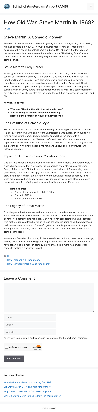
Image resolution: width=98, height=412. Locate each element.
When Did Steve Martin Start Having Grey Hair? (28, 382)
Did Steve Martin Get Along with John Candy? (27, 387)
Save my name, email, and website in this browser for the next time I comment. (47, 338)
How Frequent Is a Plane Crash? (23, 260)
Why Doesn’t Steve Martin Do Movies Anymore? (28, 391)
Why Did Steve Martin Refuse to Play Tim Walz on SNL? (32, 396)
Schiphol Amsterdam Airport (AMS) (40, 6)
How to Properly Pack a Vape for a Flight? (28, 264)
